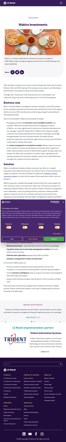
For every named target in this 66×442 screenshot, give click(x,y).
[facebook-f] (36, 434)
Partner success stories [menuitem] (31, 384)
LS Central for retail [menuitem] (10, 378)
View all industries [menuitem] (10, 424)
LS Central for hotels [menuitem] (10, 384)
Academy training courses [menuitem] (32, 388)
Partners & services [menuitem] (31, 375)
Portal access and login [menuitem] (31, 394)
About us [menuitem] (47, 375)
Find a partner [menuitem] (28, 378)
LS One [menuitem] (6, 394)
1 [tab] (31, 321)
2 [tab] (34, 321)
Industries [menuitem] (7, 403)
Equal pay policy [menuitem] (49, 397)
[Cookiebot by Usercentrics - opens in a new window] (51, 202)
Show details (57, 233)
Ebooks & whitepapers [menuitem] (31, 412)
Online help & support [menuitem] (31, 422)
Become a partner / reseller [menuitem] (33, 381)
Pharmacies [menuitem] (7, 415)
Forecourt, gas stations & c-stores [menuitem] (12, 420)
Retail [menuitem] (5, 406)
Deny (12, 239)
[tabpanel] (33, 311)
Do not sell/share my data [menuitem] (52, 394)
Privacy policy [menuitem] (48, 388)
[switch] (24, 227)
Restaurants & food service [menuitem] (12, 409)
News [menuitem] (26, 419)
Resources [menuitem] (28, 403)
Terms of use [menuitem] (48, 391)
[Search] (60, 364)
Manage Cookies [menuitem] (49, 400)
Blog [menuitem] (25, 409)
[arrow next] (60, 322)
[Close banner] (63, 202)
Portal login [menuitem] (48, 384)
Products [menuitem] (7, 375)
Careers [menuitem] (46, 381)
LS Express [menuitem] (7, 391)
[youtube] (30, 434)
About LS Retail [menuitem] (49, 378)
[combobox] (33, 364)
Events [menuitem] (26, 415)
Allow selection (33, 239)
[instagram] (42, 434)
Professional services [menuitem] (30, 391)
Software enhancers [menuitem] (10, 397)
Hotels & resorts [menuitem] (9, 412)
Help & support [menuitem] (29, 397)
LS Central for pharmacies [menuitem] (12, 388)
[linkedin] (24, 434)
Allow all (53, 239)
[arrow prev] (6, 322)
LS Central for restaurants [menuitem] (12, 381)
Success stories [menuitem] (29, 406)
